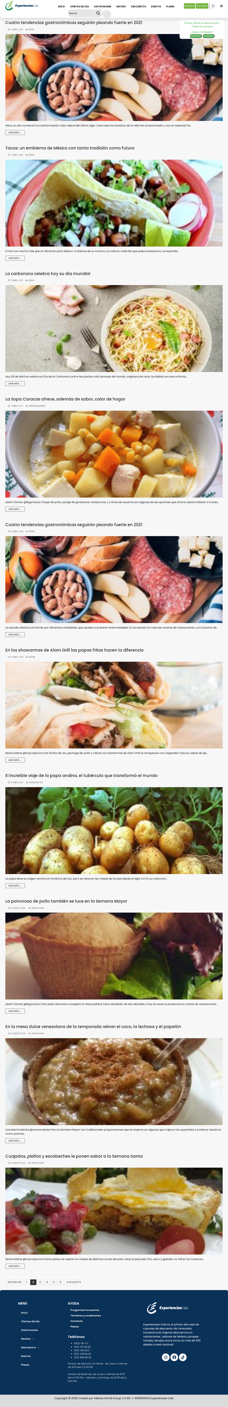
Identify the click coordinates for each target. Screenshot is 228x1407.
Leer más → (15, 132)
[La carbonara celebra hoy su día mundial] (114, 328)
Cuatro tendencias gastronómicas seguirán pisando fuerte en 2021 (73, 22)
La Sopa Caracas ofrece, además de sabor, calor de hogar (65, 399)
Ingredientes (35, 782)
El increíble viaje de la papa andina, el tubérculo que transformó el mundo (81, 775)
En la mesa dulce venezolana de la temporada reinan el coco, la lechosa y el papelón (93, 1026)
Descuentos (28, 1347)
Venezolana (37, 908)
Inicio (24, 1312)
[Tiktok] (183, 1357)
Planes (25, 1364)
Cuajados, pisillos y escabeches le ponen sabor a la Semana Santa (74, 1156)
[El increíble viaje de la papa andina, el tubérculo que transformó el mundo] (114, 830)
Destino (26, 1338)
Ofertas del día (30, 1321)
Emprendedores (36, 406)
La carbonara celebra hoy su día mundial (47, 273)
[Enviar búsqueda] (98, 13)
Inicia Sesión (202, 6)
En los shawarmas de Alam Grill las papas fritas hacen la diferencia (74, 650)
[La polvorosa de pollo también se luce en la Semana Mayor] (114, 956)
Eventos (26, 1356)
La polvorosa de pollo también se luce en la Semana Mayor (66, 901)
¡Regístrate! (190, 6)
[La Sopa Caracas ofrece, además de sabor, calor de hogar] (114, 454)
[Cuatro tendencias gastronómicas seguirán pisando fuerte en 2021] (114, 77)
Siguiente (74, 1282)
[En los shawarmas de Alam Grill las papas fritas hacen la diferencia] (114, 705)
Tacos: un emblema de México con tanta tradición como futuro (70, 148)
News (31, 29)
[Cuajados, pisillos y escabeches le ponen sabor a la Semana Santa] (114, 1211)
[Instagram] (166, 1357)
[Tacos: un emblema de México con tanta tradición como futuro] (114, 203)
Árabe (31, 657)
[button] (27, 1338)
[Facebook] (174, 1357)
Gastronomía (29, 1330)
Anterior (14, 1282)
